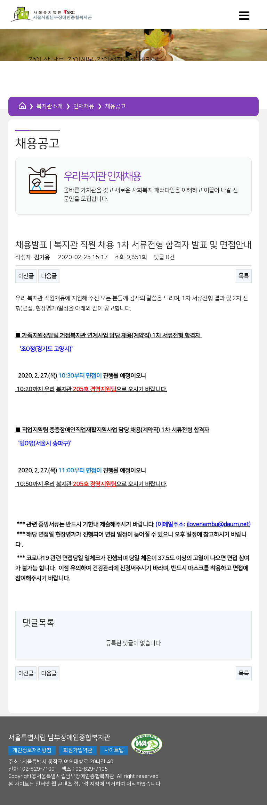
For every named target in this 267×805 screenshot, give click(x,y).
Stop (138, 54)
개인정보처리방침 (32, 750)
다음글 (49, 276)
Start (129, 54)
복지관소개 (50, 106)
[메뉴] (244, 18)
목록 (243, 276)
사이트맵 (114, 750)
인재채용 (83, 106)
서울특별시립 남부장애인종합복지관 (59, 737)
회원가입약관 (77, 750)
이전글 (26, 276)
